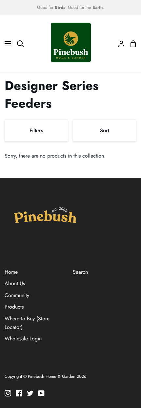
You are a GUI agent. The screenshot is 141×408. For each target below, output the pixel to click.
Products (14, 307)
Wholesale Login (23, 338)
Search (80, 272)
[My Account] (119, 43)
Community (17, 295)
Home (11, 272)
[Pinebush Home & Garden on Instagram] (8, 393)
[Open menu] (6, 43)
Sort (104, 130)
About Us (15, 283)
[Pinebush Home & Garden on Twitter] (30, 393)
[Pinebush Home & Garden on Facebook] (19, 393)
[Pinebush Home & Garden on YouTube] (41, 393)
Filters (36, 130)
